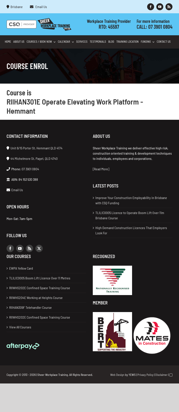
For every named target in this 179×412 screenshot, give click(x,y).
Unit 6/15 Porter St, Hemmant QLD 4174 (36, 148)
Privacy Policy (145, 375)
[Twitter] (39, 248)
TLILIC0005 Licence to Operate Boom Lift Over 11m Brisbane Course (129, 215)
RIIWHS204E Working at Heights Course (36, 297)
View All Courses (20, 327)
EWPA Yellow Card (21, 268)
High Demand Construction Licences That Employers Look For (131, 230)
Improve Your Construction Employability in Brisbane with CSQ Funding (131, 200)
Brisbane (16, 7)
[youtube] (159, 6)
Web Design (117, 375)
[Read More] (101, 169)
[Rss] (29, 248)
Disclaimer (161, 375)
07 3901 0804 (160, 27)
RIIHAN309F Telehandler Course (30, 307)
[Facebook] (10, 248)
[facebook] (150, 6)
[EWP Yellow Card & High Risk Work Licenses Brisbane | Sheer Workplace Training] (54, 19)
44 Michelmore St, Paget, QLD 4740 (34, 158)
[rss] (168, 6)
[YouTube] (20, 248)
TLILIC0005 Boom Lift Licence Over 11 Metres (39, 278)
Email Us (40, 7)
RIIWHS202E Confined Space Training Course (39, 288)
